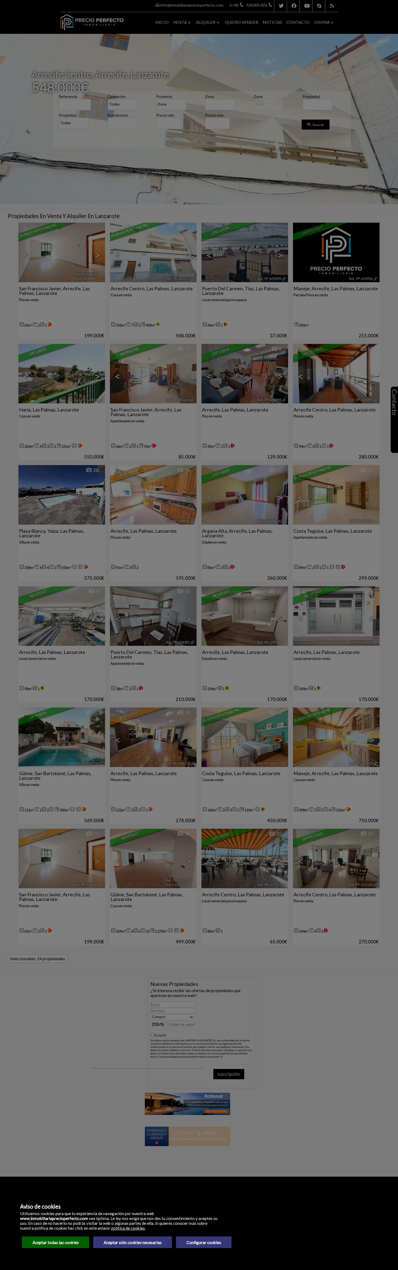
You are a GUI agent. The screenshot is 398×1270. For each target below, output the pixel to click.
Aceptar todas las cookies (55, 1242)
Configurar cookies (204, 1242)
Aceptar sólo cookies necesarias (133, 1242)
